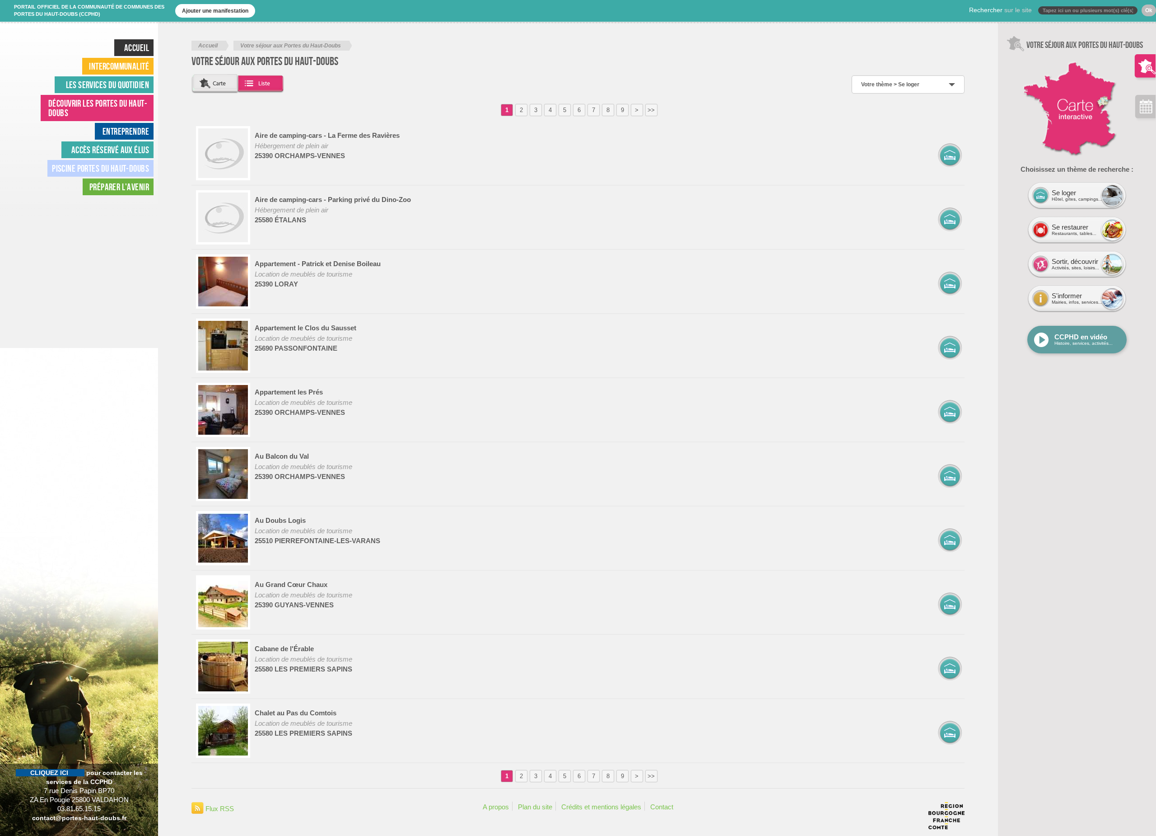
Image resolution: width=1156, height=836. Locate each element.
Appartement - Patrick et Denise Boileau (318, 264)
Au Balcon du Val (282, 456)
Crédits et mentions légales (601, 807)
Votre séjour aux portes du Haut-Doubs (1145, 59)
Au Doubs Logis (280, 520)
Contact (661, 807)
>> (651, 110)
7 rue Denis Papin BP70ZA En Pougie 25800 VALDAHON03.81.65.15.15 (79, 791)
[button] (215, 84)
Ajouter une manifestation (215, 11)
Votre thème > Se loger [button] (890, 84)
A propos (496, 807)
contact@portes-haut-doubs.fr (79, 818)
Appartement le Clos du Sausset (305, 328)
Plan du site (535, 807)
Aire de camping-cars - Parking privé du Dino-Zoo (333, 199)
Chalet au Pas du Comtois (295, 713)
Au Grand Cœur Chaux (291, 584)
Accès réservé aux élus (110, 150)
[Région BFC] (946, 824)
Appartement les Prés (289, 392)
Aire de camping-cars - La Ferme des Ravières (327, 135)
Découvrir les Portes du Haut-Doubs (97, 108)
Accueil (208, 45)
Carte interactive (1040, 56)
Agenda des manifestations (1145, 109)
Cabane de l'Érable (284, 649)
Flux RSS (219, 809)
